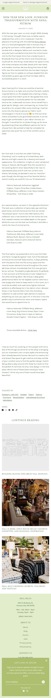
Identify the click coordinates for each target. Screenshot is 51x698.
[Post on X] (6, 409)
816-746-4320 (27, 657)
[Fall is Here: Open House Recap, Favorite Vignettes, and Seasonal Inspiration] (25, 502)
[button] (16, 409)
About (25, 627)
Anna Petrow (40, 42)
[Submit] (43, 681)
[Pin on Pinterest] (9, 409)
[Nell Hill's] (25, 8)
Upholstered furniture (35, 397)
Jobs (26, 639)
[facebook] (24, 690)
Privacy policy (26, 643)
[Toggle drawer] (3, 8)
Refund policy (25, 647)
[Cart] (47, 8)
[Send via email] (13, 409)
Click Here (32, 330)
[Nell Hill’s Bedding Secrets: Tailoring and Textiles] (25, 559)
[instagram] (27, 690)
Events (25, 635)
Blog (26, 631)
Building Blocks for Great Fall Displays (25, 474)
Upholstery (7, 400)
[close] (46, 660)
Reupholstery (18, 397)
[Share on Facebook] (3, 409)
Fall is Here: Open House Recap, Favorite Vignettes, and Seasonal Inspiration (25, 530)
